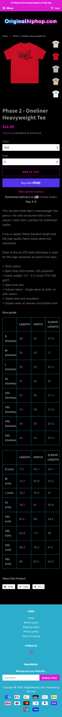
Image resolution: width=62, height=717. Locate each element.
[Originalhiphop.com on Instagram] (31, 652)
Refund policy (31, 622)
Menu (9, 8)
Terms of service (31, 636)
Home (5, 36)
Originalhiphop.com (34, 687)
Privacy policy (31, 631)
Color (5, 141)
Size (5, 155)
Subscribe (49, 678)
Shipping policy (31, 627)
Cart (57, 8)
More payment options (31, 191)
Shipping (7, 133)
